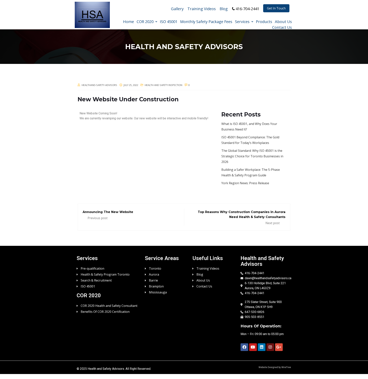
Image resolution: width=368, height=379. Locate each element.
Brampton (156, 286)
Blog (224, 8)
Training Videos (201, 8)
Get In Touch (276, 8)
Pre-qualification (92, 268)
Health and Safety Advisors (106, 369)
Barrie (153, 280)
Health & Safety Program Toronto (105, 274)
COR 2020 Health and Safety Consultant (109, 305)
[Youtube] (253, 347)
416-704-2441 (247, 8)
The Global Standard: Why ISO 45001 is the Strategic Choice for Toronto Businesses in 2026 (252, 156)
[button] (147, 21)
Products (264, 21)
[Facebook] (244, 347)
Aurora (154, 274)
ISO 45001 (168, 21)
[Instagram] (270, 347)
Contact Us (282, 27)
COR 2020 (145, 21)
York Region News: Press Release (245, 183)
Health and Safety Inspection (163, 85)
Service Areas (162, 258)
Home (128, 21)
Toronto (155, 268)
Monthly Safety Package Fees (206, 21)
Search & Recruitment (96, 280)
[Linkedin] (261, 347)
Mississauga (158, 292)
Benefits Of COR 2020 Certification (105, 311)
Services (242, 21)
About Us (283, 21)
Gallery (177, 8)
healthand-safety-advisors (99, 85)
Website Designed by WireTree (275, 367)
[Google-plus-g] (279, 347)
